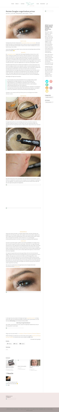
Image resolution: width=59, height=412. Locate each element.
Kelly (7, 382)
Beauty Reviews (19, 13)
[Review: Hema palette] (23, 363)
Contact (22, 3)
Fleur (9, 13)
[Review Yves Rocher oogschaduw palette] (11, 363)
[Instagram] (46, 92)
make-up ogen (25, 13)
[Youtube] (46, 89)
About (16, 3)
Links (38, 3)
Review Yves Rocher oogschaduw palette (10, 367)
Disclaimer (42, 3)
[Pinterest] (50, 82)
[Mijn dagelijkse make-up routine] (35, 363)
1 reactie (30, 13)
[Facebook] (46, 85)
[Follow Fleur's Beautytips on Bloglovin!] (50, 89)
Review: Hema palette (22, 366)
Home (12, 3)
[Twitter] (46, 82)
